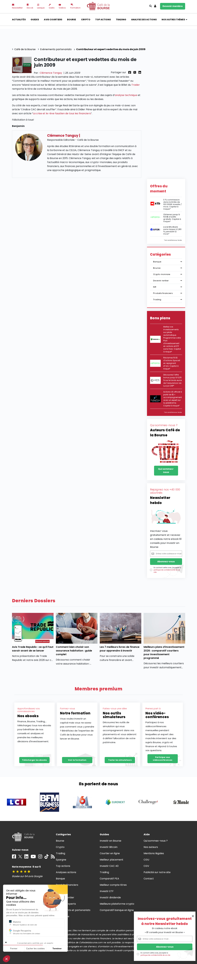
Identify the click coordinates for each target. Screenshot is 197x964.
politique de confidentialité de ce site (155, 955)
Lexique (41, 7)
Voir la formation (77, 760)
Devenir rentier (161, 280)
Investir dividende (110, 897)
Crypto (85, 19)
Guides (35, 19)
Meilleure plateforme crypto (117, 904)
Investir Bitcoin (108, 847)
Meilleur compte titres (113, 885)
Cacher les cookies (35, 948)
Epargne (61, 859)
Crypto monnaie (161, 274)
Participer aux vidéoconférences (162, 758)
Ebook (30, 7)
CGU (146, 859)
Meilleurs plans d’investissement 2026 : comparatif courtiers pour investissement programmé (164, 652)
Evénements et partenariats (73, 910)
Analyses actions (66, 872)
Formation (75, 7)
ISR (154, 286)
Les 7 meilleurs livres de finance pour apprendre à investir (120, 648)
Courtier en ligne (110, 853)
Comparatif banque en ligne (117, 910)
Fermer (13, 948)
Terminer (57, 948)
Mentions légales (154, 853)
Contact (149, 878)
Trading (121, 19)
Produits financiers (163, 293)
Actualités (19, 19)
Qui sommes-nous (166, 470)
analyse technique (126, 95)
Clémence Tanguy (51, 73)
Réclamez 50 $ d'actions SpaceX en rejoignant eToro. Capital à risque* (171, 363)
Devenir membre (173, 6)
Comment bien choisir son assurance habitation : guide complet (74, 650)
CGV (146, 866)
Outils (51, 7)
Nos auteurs (151, 847)
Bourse (71, 19)
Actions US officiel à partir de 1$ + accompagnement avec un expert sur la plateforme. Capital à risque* (172, 398)
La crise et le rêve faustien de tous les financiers (62, 113)
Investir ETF (107, 891)
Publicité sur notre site (157, 872)
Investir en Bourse (110, 841)
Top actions (103, 19)
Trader (135, 85)
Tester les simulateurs (120, 760)
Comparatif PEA (109, 878)
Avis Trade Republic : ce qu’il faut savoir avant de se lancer (33, 648)
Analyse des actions (144, 19)
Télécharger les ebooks (34, 760)
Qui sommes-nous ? (156, 841)
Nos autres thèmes (173, 19)
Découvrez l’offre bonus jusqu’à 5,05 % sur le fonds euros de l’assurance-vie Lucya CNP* (172, 380)
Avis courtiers (53, 19)
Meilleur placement (111, 859)
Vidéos (62, 7)
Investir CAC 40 (109, 866)
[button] (6, 958)
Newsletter (17, 7)
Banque (157, 261)
